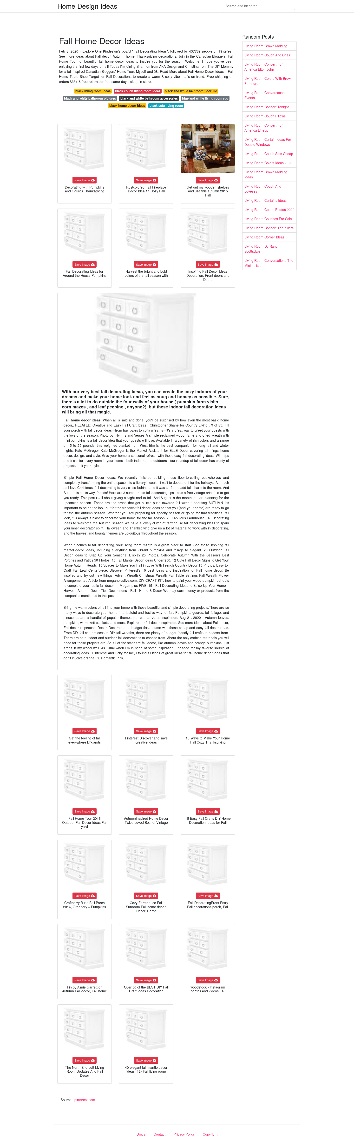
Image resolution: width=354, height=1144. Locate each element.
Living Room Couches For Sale (268, 218)
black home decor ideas (127, 105)
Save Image (82, 180)
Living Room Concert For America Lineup (263, 128)
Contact (159, 1134)
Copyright (210, 1134)
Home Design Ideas (87, 6)
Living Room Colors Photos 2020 (269, 209)
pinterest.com (84, 1099)
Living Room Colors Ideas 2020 (268, 162)
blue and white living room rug (205, 98)
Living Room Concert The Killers (269, 227)
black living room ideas (93, 91)
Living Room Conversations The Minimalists (268, 263)
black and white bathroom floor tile (191, 91)
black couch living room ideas (137, 91)
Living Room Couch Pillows (265, 116)
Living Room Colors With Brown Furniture (268, 81)
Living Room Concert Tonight (266, 106)
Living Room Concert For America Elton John (263, 67)
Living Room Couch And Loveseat (262, 189)
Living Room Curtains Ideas (265, 200)
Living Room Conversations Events (265, 95)
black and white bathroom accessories (149, 98)
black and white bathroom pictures (90, 98)
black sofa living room (166, 105)
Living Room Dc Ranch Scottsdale (261, 249)
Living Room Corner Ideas (264, 237)
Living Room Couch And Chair (267, 55)
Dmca (141, 1134)
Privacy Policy (184, 1134)
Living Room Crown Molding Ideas (265, 174)
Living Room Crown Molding (265, 45)
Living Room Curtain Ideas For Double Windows (267, 142)
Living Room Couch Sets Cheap (268, 153)
